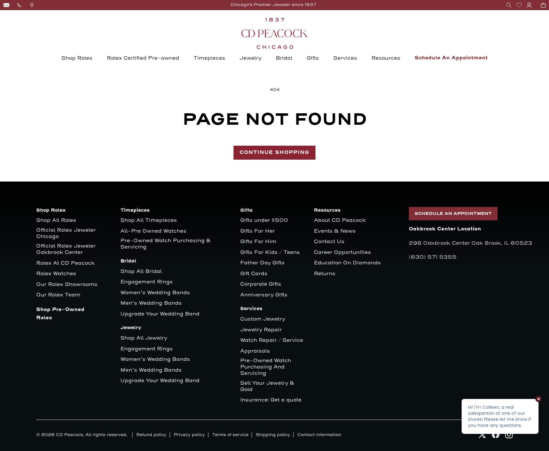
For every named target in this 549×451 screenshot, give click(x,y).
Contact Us (329, 242)
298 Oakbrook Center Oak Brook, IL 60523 (470, 243)
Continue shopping (274, 152)
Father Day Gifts (262, 263)
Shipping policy (273, 434)
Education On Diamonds (347, 263)
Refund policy (151, 434)
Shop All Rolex (56, 220)
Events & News (335, 231)
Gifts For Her (257, 231)
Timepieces (209, 58)
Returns (325, 274)
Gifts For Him (258, 242)
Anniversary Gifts (264, 295)
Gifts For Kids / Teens (270, 252)
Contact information (319, 434)
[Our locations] (32, 5)
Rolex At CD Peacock (65, 263)
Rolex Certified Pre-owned (143, 58)
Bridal (284, 58)
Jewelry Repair (261, 330)
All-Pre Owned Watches (153, 231)
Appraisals (255, 351)
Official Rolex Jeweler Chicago (66, 233)
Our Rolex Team (58, 295)
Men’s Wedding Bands (151, 303)
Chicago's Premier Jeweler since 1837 (273, 4)
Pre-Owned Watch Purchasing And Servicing (265, 367)
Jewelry (250, 58)
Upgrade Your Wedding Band (160, 314)
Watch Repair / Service (271, 340)
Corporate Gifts (260, 284)
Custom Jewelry (262, 319)
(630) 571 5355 (433, 257)
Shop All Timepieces (148, 220)
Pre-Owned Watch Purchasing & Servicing (165, 244)
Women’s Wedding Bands (155, 293)
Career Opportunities (342, 252)
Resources (385, 58)
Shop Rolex (76, 58)
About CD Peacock (340, 220)
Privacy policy (189, 434)
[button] (509, 5)
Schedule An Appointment (451, 58)
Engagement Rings (146, 282)
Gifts (313, 58)
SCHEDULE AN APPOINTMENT (453, 213)
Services (345, 58)
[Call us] (19, 5)
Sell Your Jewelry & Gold (267, 386)
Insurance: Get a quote (271, 400)
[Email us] (6, 5)
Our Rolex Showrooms (67, 285)
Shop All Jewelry (143, 338)
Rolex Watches (56, 274)
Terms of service (230, 434)
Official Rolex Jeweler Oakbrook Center (66, 249)
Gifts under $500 (264, 220)
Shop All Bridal (141, 272)
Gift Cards (254, 274)
